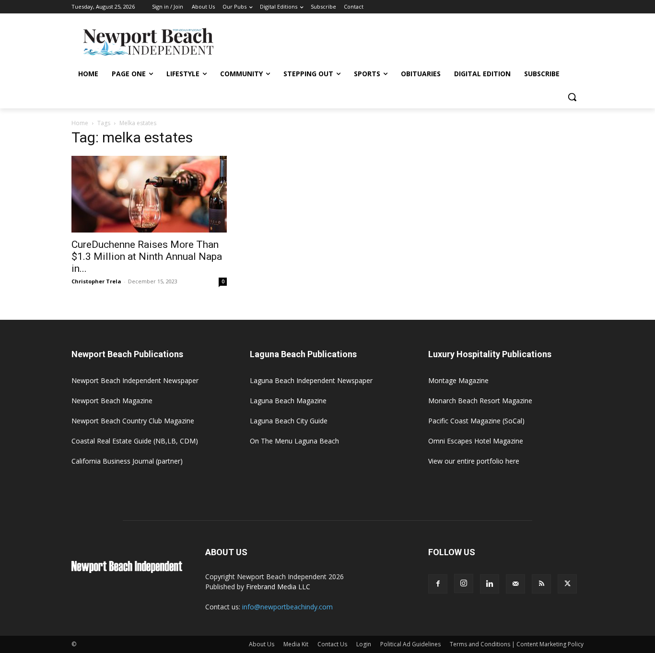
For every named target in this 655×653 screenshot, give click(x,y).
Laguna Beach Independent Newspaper (311, 380)
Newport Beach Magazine (111, 400)
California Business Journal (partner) (127, 461)
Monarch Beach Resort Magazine (480, 400)
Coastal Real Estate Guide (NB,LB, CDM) (134, 440)
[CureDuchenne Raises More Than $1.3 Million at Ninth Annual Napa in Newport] (149, 194)
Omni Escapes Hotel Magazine (475, 440)
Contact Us (332, 644)
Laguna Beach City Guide (289, 420)
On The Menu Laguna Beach (294, 440)
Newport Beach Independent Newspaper (135, 380)
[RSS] (541, 584)
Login (363, 644)
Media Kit (295, 644)
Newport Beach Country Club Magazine (132, 420)
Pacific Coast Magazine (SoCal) (476, 420)
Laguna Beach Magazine (288, 400)
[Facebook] (437, 584)
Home (79, 123)
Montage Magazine (458, 380)
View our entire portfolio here (473, 461)
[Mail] (515, 584)
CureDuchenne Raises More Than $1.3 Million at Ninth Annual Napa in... (146, 256)
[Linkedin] (489, 584)
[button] (572, 96)
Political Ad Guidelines (410, 644)
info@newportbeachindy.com (287, 606)
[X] (567, 584)
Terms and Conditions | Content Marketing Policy (517, 644)
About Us (261, 644)
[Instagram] (463, 583)
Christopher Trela (96, 281)
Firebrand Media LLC (278, 586)
